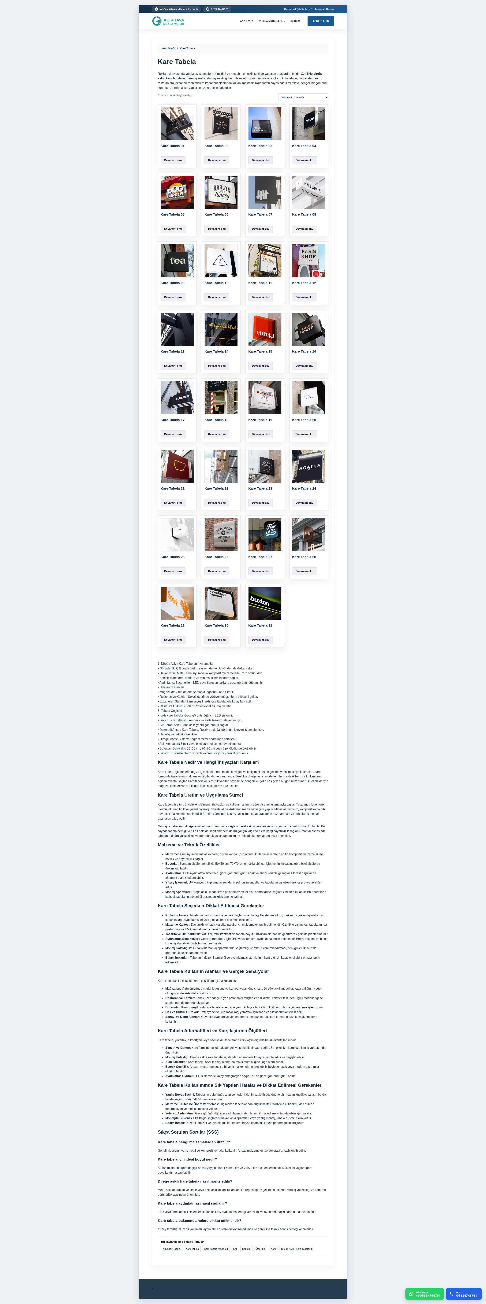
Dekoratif (166, 729)
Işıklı (163, 715)
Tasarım (224, 678)
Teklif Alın (321, 21)
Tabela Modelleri (272, 21)
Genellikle (179, 748)
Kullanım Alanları (172, 687)
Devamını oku (173, 160)
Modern (190, 678)
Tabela (165, 710)
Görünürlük (167, 668)
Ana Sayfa (246, 21)
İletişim (295, 21)
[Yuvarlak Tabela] (174, 21)
